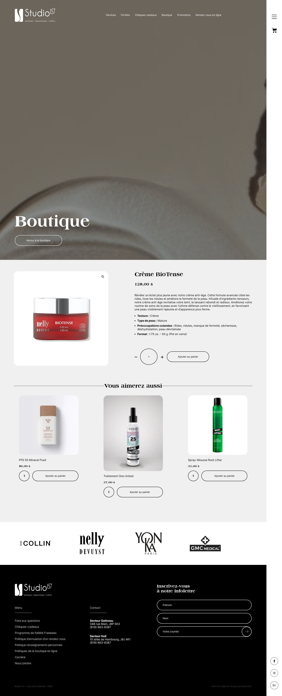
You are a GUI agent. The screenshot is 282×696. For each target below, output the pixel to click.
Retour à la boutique (38, 240)
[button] (102, 276)
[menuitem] (274, 685)
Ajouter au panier (188, 356)
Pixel (214, 686)
